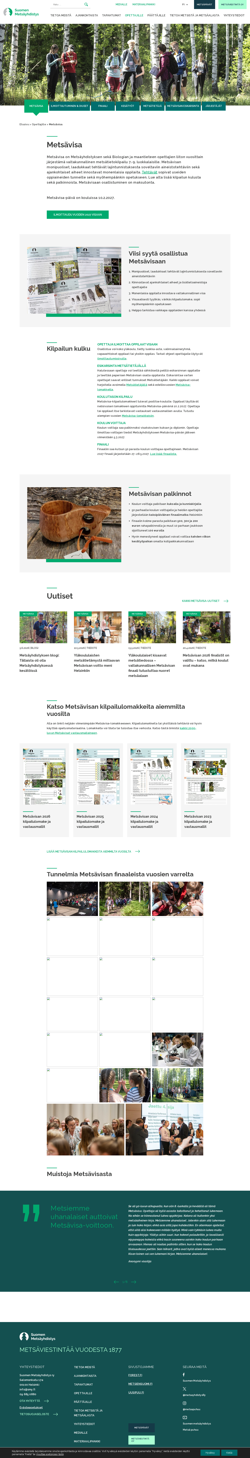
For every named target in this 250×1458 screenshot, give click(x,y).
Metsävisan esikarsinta (183, 106)
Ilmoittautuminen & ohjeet (69, 106)
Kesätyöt (127, 106)
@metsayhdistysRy (194, 1395)
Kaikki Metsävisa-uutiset (201, 601)
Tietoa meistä (60, 15)
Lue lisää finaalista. (163, 454)
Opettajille (134, 15)
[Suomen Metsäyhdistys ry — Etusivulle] (21, 12)
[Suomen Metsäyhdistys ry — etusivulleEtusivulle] (37, 1339)
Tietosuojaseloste (34, 1414)
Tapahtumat (111, 15)
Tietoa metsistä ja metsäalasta (195, 15)
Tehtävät (149, 172)
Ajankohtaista (87, 15)
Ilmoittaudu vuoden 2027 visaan (78, 214)
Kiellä (229, 1452)
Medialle (81, 1432)
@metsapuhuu (191, 1409)
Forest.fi (135, 1375)
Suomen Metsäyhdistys (197, 1380)
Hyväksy (210, 1452)
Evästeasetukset (31, 1407)
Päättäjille (156, 15)
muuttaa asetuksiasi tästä (50, 1454)
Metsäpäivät (141, 1428)
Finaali (102, 106)
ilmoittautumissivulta (111, 358)
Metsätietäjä (152, 106)
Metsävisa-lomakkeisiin (138, 415)
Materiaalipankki (87, 1441)
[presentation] (119, 1282)
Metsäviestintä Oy (140, 1440)
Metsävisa (36, 106)
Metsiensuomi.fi (140, 1384)
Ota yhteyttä (30, 1401)
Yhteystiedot (234, 15)
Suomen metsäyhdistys (197, 1423)
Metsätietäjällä (136, 384)
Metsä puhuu (190, 1429)
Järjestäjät (213, 106)
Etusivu (24, 124)
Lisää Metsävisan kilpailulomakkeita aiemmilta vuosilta (89, 851)
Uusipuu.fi (136, 1392)
